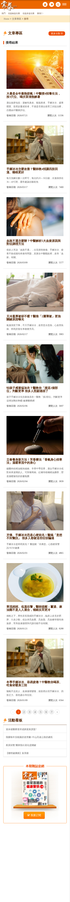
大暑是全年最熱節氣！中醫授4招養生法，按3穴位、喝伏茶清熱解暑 (34, 95)
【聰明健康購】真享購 (17, 753)
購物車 (52, 5)
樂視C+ (40, 13)
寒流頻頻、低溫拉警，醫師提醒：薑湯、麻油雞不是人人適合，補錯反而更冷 (34, 608)
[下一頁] (57, 712)
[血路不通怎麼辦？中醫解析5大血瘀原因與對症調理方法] (35, 216)
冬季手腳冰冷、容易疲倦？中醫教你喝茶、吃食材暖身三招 (34, 683)
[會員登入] (45, 5)
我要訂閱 (36, 815)
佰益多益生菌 (28, 13)
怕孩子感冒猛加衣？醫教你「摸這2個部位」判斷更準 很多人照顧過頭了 (32, 389)
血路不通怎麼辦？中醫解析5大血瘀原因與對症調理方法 (34, 242)
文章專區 (16, 18)
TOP (65, 888)
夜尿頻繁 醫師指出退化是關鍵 (21, 745)
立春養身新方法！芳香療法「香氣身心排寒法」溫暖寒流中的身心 (34, 461)
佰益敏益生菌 (14, 13)
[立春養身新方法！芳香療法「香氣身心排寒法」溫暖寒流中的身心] (35, 435)
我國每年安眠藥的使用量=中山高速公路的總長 (29, 737)
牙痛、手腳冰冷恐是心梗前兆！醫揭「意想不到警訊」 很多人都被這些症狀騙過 (34, 536)
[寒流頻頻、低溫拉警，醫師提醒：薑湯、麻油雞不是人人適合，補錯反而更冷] (35, 582)
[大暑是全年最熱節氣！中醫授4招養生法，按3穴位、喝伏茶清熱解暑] (35, 69)
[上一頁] (12, 712)
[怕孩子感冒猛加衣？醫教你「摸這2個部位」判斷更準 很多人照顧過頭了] (35, 363)
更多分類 (55, 33)
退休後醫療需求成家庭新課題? (21, 729)
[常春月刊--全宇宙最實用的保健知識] (9, 5)
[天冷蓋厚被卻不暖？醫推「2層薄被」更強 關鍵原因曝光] (35, 291)
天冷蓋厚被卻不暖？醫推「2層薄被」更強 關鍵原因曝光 (34, 318)
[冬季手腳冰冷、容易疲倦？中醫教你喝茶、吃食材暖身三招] (35, 657)
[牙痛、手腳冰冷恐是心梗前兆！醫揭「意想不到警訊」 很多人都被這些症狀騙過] (35, 510)
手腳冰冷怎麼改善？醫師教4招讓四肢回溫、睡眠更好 (32, 170)
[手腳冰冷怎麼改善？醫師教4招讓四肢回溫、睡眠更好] (35, 144)
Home (6, 18)
